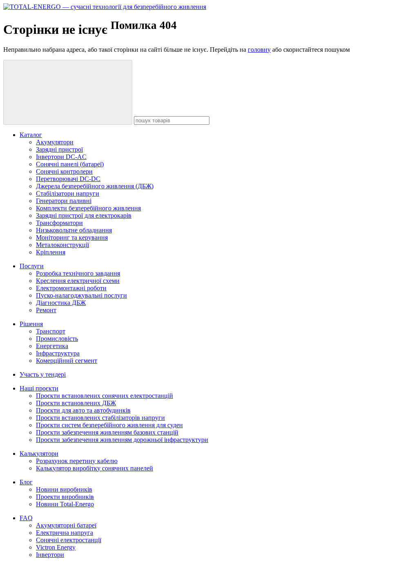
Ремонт (46, 310)
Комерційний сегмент (66, 360)
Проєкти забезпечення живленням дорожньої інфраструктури (122, 439)
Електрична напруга (64, 532)
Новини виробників (64, 489)
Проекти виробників (65, 496)
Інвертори (50, 554)
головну (259, 49)
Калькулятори (39, 453)
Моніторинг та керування (72, 237)
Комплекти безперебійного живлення (88, 208)
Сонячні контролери (64, 171)
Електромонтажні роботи (71, 288)
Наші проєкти (39, 388)
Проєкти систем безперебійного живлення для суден (109, 425)
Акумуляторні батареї (66, 525)
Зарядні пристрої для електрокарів (83, 215)
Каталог (31, 134)
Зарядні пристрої (59, 149)
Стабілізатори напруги (67, 193)
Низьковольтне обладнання (74, 230)
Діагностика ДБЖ (61, 302)
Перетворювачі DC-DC (68, 178)
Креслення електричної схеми (78, 280)
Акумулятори (54, 142)
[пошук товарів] (67, 92)
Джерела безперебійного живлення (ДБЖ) (94, 186)
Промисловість (57, 338)
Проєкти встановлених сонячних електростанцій (104, 395)
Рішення (31, 323)
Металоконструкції (62, 244)
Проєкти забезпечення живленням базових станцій (107, 432)
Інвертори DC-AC (61, 156)
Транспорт (50, 331)
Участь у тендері (43, 374)
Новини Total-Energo (65, 504)
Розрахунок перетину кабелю (77, 460)
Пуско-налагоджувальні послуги (81, 295)
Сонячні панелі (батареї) (70, 164)
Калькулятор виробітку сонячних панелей (94, 468)
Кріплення (50, 252)
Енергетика (52, 345)
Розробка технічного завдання (78, 273)
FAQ (26, 517)
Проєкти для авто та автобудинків (83, 410)
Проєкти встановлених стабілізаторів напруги (100, 417)
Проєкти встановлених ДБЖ (76, 402)
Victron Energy (56, 547)
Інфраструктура (58, 353)
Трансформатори (59, 222)
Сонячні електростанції (68, 539)
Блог (26, 482)
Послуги (32, 266)
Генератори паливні (63, 200)
